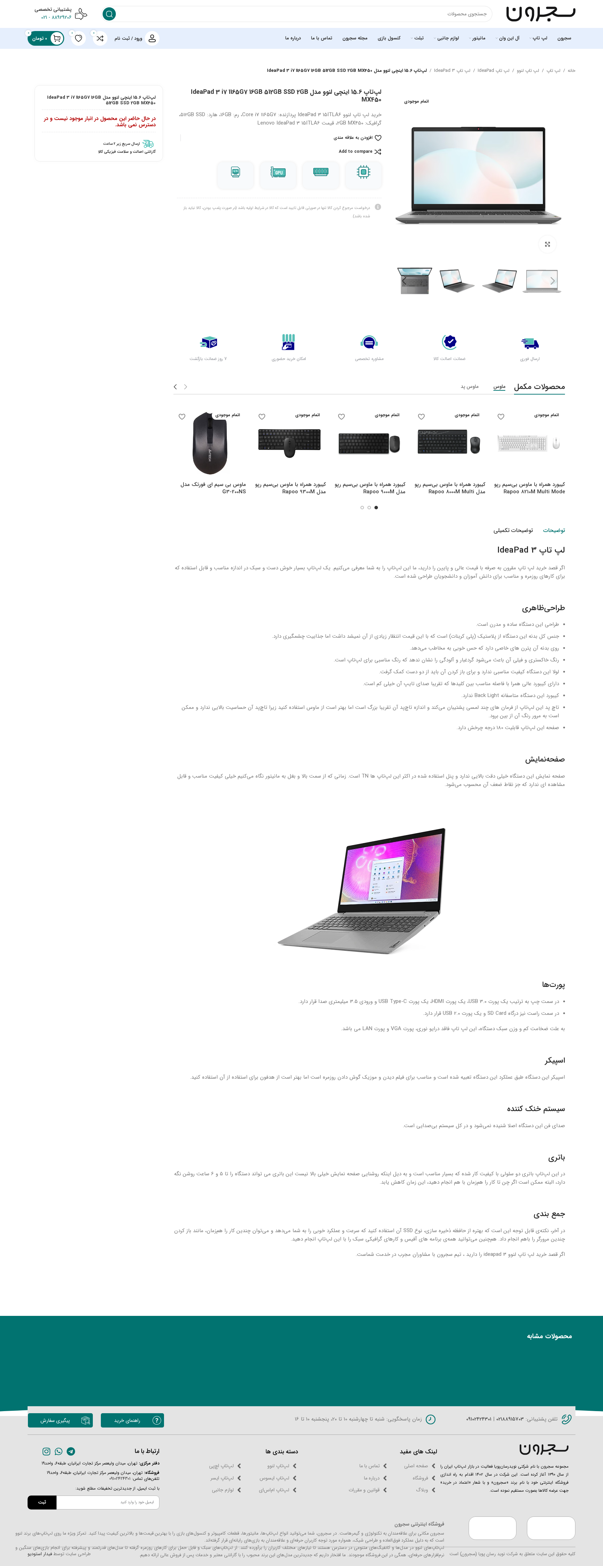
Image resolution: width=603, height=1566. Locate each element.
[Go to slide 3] (362, 507)
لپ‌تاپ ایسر (222, 1478)
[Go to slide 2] (369, 507)
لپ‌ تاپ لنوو (528, 70)
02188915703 (509, 1419)
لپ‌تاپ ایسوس (274, 1478)
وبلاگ (422, 1490)
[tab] (554, 530)
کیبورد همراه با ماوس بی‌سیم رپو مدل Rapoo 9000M (370, 488)
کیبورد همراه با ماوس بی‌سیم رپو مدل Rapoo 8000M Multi (450, 488)
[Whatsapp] (58, 1451)
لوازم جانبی (223, 1490)
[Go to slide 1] (376, 507)
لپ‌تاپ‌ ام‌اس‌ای (274, 1490)
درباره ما (372, 1478)
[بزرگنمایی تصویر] (547, 244)
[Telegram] (71, 1451)
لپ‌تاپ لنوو (278, 1466)
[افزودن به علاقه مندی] (501, 416)
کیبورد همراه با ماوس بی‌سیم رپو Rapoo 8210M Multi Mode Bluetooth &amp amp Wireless (529, 495)
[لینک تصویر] (544, 1449)
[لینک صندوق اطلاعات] (99, 144)
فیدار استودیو (40, 1554)
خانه (571, 70)
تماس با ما (369, 1466)
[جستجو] (109, 14)
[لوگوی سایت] (540, 13)
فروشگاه (420, 1478)
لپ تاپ (553, 70)
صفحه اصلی (416, 1466)
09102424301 (478, 1419)
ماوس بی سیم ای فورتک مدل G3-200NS (213, 488)
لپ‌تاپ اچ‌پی (221, 1466)
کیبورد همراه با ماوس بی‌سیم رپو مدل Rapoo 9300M (290, 488)
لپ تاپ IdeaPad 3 (452, 70)
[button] (552, 281)
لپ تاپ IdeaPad (493, 70)
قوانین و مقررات (364, 1490)
